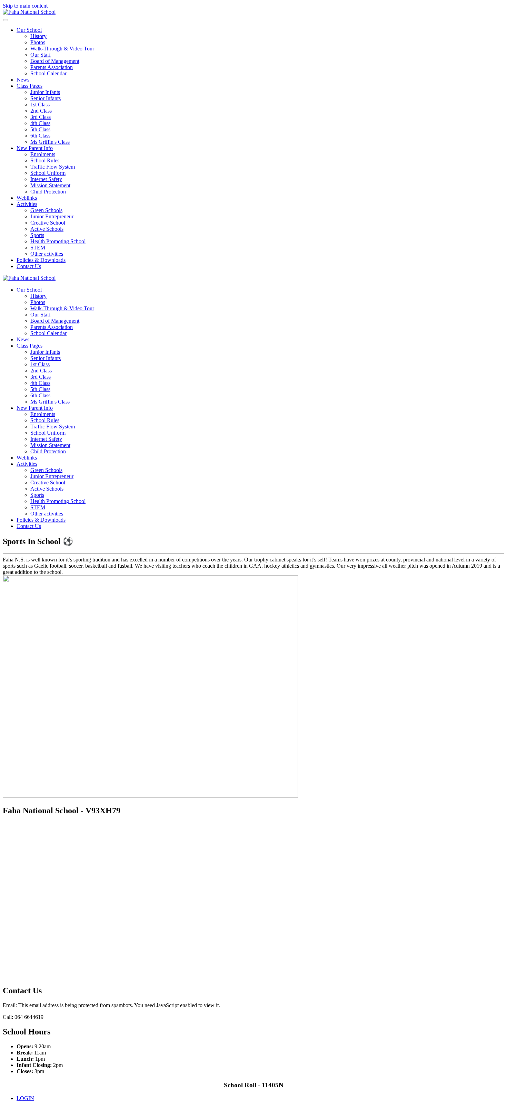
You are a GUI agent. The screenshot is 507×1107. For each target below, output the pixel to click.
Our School (29, 30)
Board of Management (54, 61)
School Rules (44, 160)
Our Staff (40, 55)
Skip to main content (25, 6)
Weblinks (27, 198)
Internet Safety (46, 179)
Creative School (47, 223)
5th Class (40, 129)
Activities (27, 204)
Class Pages (29, 86)
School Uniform (48, 173)
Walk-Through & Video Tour (62, 48)
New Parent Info (35, 148)
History (38, 36)
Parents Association (51, 67)
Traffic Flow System (52, 167)
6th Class (40, 136)
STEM (37, 247)
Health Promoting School (58, 241)
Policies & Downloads (41, 260)
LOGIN (25, 1098)
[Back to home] (29, 12)
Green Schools (46, 210)
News (23, 80)
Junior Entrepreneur (51, 216)
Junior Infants (45, 92)
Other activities (46, 254)
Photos (37, 42)
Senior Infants (45, 98)
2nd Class (41, 111)
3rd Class (40, 117)
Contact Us (29, 266)
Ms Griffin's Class (50, 142)
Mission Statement (50, 185)
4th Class (40, 123)
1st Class (40, 104)
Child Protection (48, 192)
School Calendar (48, 73)
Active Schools (46, 229)
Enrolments (42, 154)
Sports (37, 235)
